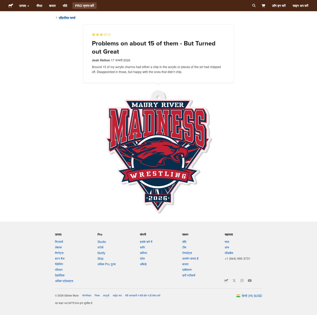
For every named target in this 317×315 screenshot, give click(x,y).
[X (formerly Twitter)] (234, 280)
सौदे (65, 5)
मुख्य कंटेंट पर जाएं (3, 3)
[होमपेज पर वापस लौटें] (11, 5)
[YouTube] (249, 280)
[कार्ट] (264, 5)
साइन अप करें (300, 5)
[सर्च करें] (253, 5)
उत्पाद (22, 5)
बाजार (52, 5)
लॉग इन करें (279, 5)
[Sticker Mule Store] (226, 280)
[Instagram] (242, 280)
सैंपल (39, 5)
